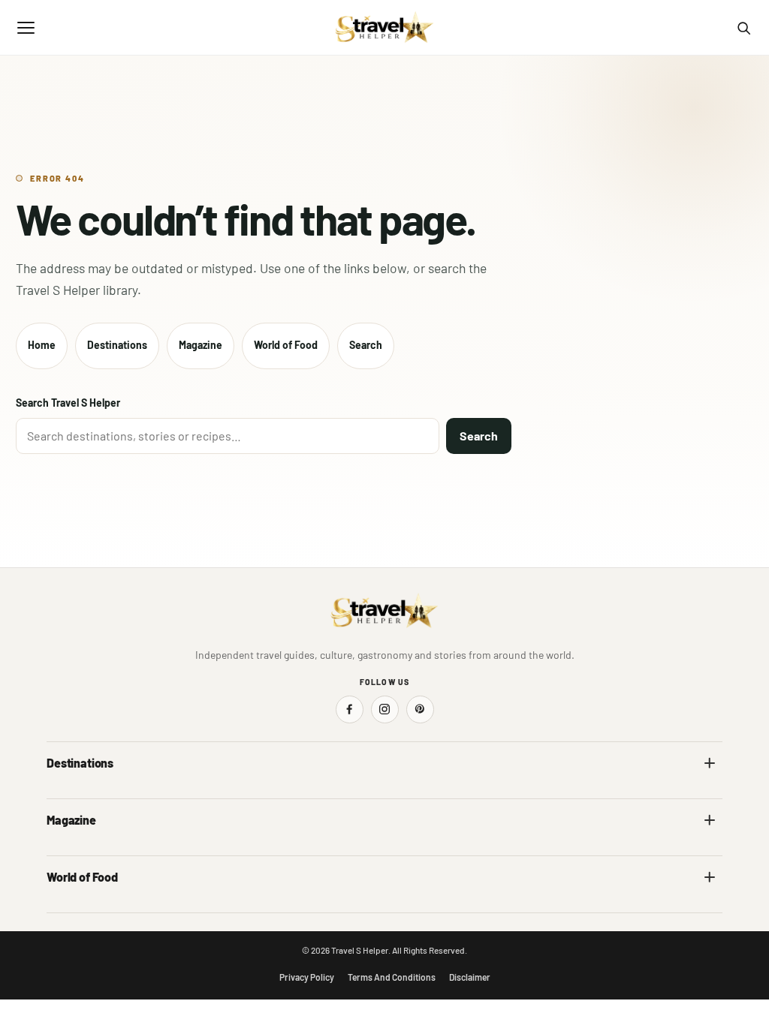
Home (42, 344)
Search (365, 344)
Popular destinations (440, 851)
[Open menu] (26, 28)
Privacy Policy (306, 977)
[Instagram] (385, 709)
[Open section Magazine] (709, 820)
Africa (60, 794)
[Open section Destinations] (709, 763)
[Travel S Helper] (384, 28)
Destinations (117, 344)
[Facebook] (349, 709)
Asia (404, 794)
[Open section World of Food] (709, 877)
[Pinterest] (420, 709)
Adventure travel (83, 851)
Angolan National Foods (446, 908)
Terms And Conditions (392, 977)
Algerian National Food (96, 908)
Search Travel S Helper (68, 402)
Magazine (200, 344)
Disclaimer (469, 977)
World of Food (286, 344)
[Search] (743, 28)
